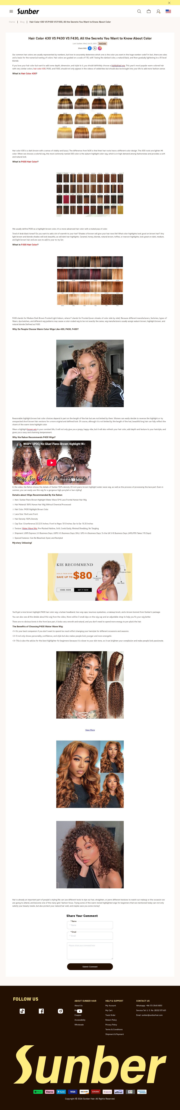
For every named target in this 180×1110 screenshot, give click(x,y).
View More (90, 730)
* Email (73, 932)
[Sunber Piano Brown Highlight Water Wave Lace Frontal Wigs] (90, 721)
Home (12, 21)
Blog (22, 21)
